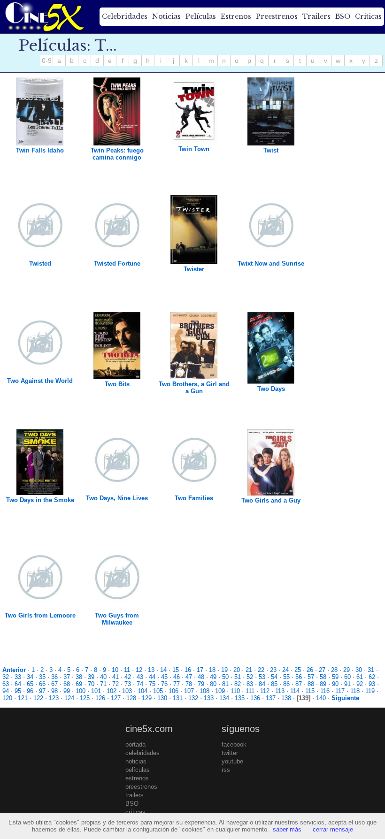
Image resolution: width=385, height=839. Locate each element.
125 (85, 698)
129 (147, 698)
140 (321, 698)
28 (334, 669)
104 (142, 690)
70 (91, 683)
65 (30, 683)
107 (189, 690)
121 (23, 698)
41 (115, 676)
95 (18, 690)
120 (7, 698)
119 (370, 690)
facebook (234, 744)
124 (69, 698)
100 (80, 690)
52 (249, 676)
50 (225, 676)
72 (115, 683)
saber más (287, 829)
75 (152, 683)
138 (286, 698)
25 (297, 669)
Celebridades (124, 16)
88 (311, 683)
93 (372, 683)
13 (151, 669)
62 (372, 676)
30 (358, 669)
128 (131, 698)
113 (280, 690)
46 (176, 676)
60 (347, 676)
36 (54, 676)
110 (235, 690)
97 (42, 690)
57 (311, 676)
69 (79, 683)
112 (265, 690)
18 (212, 669)
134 (224, 698)
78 (188, 683)
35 (42, 676)
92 (359, 683)
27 (322, 669)
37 (66, 676)
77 (176, 683)
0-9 (47, 60)
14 (163, 669)
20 (236, 669)
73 (127, 683)
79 (201, 683)
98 (54, 690)
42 (127, 676)
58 (323, 676)
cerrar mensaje (333, 829)
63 (5, 683)
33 (18, 676)
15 (175, 669)
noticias (135, 761)
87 (298, 683)
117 (340, 690)
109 (220, 690)
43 (140, 676)
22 (261, 669)
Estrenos (236, 16)
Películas (200, 16)
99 (66, 690)
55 (286, 676)
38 (79, 676)
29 (346, 669)
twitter (230, 752)
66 (42, 683)
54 (274, 676)
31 (371, 669)
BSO (342, 16)
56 (298, 676)
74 (140, 683)
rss (226, 769)
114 (295, 690)
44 (152, 676)
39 (91, 676)
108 (204, 690)
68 (66, 683)
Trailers (316, 16)
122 (38, 698)
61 (359, 676)
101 (96, 690)
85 (274, 683)
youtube (232, 761)
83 (249, 683)
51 (237, 676)
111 (250, 690)
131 (178, 698)
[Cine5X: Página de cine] (44, 16)
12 (139, 669)
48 (201, 676)
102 (111, 690)
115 (310, 690)
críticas (135, 812)
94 (5, 690)
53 (262, 676)
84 (262, 683)
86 (286, 683)
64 (18, 683)
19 (224, 669)
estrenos (137, 778)
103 (127, 690)
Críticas (368, 16)
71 (103, 683)
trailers (134, 795)
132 (193, 698)
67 (54, 683)
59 (335, 676)
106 (173, 690)
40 (103, 676)
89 (323, 683)
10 (115, 669)
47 (188, 676)
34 (30, 676)
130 (162, 698)
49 (213, 676)
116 (325, 690)
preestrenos (141, 786)
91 (347, 683)
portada (135, 744)
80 (213, 683)
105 (158, 690)
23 (273, 669)
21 (249, 669)
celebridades (142, 752)
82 (237, 683)
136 (255, 698)
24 (285, 669)
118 (355, 690)
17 (200, 669)
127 (116, 698)
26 (310, 669)
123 (54, 698)
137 (271, 698)
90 (335, 683)
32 (5, 676)
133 (209, 698)
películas (137, 769)
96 (30, 690)
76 (164, 683)
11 (127, 669)
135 (240, 698)
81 (225, 683)
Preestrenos (277, 16)
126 (100, 698)
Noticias (166, 16)
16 (188, 669)
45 (164, 676)
